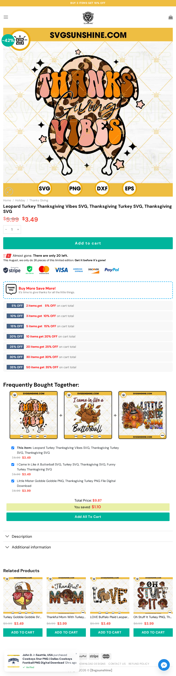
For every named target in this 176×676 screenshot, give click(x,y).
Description (22, 536)
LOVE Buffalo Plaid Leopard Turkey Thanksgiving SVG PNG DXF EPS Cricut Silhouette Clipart (109, 617)
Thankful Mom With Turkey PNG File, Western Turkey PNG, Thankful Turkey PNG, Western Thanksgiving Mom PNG (66, 617)
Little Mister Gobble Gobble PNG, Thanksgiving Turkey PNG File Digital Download (66, 483)
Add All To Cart (88, 516)
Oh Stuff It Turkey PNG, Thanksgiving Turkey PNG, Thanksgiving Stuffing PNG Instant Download (153, 617)
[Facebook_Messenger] (164, 665)
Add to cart (88, 243)
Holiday (20, 200)
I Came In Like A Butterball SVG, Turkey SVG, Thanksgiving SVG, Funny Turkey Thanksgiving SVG (66, 466)
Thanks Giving (38, 200)
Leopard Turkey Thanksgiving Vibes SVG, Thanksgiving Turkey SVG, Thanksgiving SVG (68, 450)
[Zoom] (9, 191)
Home (7, 200)
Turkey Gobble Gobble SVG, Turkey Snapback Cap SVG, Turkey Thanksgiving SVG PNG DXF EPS (22, 617)
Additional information (31, 547)
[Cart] (170, 17)
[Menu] (5, 17)
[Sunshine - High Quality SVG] (88, 17)
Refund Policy (139, 664)
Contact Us (117, 664)
